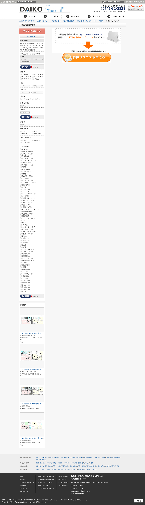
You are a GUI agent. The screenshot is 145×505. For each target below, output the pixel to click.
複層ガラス (26, 171)
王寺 (37, 469)
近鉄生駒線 (57, 466)
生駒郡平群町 (88, 457)
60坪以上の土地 (43, 485)
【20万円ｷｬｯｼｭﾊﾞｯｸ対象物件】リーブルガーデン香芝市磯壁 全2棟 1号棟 (43, 333)
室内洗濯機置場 (28, 260)
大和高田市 (45, 457)
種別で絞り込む (32, 36)
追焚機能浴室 (27, 214)
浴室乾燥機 (26, 216)
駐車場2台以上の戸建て (45, 482)
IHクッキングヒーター (30, 209)
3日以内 (24, 133)
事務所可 (26, 283)
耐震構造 (26, 256)
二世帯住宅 (26, 156)
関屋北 (80, 463)
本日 (35, 131)
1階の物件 (26, 242)
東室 (37, 463)
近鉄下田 (95, 469)
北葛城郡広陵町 (100, 457)
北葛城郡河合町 (41, 460)
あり (33, 99)
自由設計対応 (27, 176)
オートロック (27, 229)
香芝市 (38, 457)
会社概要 (23, 479)
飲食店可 (26, 285)
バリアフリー (27, 274)
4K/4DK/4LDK (26, 79)
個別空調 (26, 265)
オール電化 (26, 196)
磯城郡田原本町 (77, 457)
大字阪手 (67, 463)
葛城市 (108, 457)
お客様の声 (62, 479)
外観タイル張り (28, 207)
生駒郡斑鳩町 (54, 457)
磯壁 (54, 463)
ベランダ (26, 189)
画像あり (25, 140)
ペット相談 (26, 178)
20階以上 (26, 240)
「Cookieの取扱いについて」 (23, 502)
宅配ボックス (27, 234)
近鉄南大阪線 (91, 466)
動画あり (37, 140)
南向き (25, 174)
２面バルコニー (28, 200)
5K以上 (36, 79)
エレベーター (27, 258)
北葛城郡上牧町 (66, 457)
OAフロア (26, 271)
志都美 (67, 469)
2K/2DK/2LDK (26, 77)
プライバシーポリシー (27, 482)
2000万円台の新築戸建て (46, 476)
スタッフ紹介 (63, 482)
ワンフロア (26, 278)
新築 (33, 54)
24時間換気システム (29, 198)
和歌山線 (39, 466)
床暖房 (25, 167)
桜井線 (108, 466)
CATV (25, 225)
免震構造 (26, 254)
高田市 (80, 469)
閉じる (139, 501)
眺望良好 (26, 185)
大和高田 (74, 469)
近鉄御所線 (101, 466)
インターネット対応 (29, 227)
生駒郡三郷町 (116, 457)
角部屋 (25, 247)
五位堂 (54, 469)
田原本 (42, 469)
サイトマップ (24, 488)
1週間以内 (37, 133)
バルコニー (26, 191)
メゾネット (26, 187)
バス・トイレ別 (28, 249)
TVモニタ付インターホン (31, 231)
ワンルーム (25, 74)
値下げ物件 (26, 61)
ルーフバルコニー (29, 194)
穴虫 (91, 463)
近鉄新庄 (87, 469)
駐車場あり (26, 263)
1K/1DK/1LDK (38, 74)
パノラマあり (26, 142)
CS (24, 220)
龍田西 (60, 463)
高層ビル (26, 280)
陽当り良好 (26, 149)
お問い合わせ (63, 476)
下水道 (25, 291)
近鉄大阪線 (73, 466)
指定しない (25, 54)
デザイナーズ (27, 180)
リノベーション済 (29, 182)
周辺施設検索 (63, 485)
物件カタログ (24, 491)
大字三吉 (74, 463)
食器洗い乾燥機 (28, 211)
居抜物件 (26, 287)
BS (24, 223)
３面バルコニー (28, 203)
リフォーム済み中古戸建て (47, 479)
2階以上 (25, 236)
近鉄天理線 (116, 466)
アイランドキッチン (29, 165)
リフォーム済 (27, 154)
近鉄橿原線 (82, 466)
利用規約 (23, 485)
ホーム (22, 476)
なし (38, 99)
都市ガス (26, 289)
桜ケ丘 (42, 463)
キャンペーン (27, 158)
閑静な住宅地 (27, 151)
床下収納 (26, 169)
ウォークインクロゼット (31, 218)
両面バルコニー (28, 205)
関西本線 (65, 466)
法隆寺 (48, 469)
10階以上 (26, 238)
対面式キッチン (28, 162)
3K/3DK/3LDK (38, 77)
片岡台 (86, 463)
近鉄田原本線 (47, 466)
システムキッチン (29, 160)
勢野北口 (61, 469)
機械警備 (26, 269)
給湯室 (25, 267)
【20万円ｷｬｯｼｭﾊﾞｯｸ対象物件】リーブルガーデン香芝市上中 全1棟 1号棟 (43, 404)
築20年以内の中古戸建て (46, 488)
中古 (38, 54)
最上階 (25, 245)
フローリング (27, 251)
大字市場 (49, 463)
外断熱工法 (26, 276)
